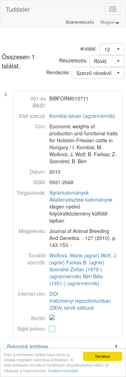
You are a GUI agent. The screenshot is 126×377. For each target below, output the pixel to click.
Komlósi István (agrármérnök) (82, 115)
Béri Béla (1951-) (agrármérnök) (76, 280)
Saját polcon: (31, 328)
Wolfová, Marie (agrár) (74, 255)
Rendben (102, 356)
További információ (63, 370)
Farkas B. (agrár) (85, 262)
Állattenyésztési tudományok (80, 199)
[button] (112, 49)
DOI (53, 293)
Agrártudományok (69, 192)
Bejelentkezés (80, 22)
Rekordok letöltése (27, 346)
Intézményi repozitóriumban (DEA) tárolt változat (80, 304)
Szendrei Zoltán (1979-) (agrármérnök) (75, 273)
